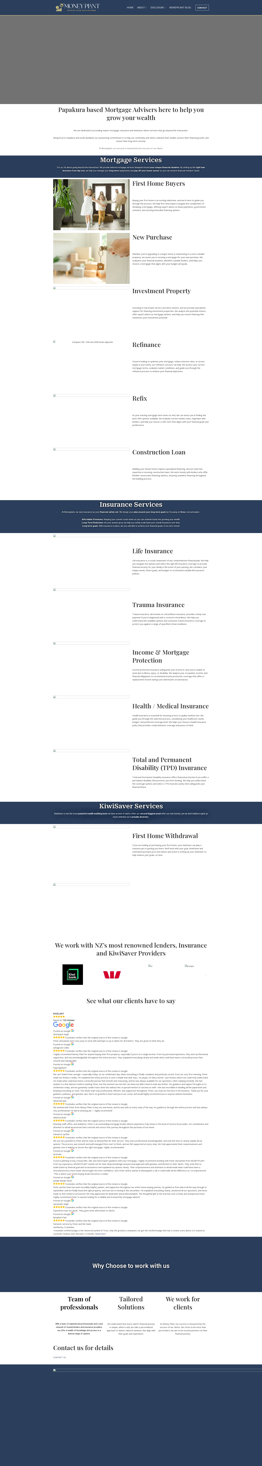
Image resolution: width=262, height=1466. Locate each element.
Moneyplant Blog (180, 7)
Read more (100, 1233)
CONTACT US (59, 1357)
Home (130, 7)
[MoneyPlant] (77, 7)
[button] (146, 7)
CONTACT (202, 7)
